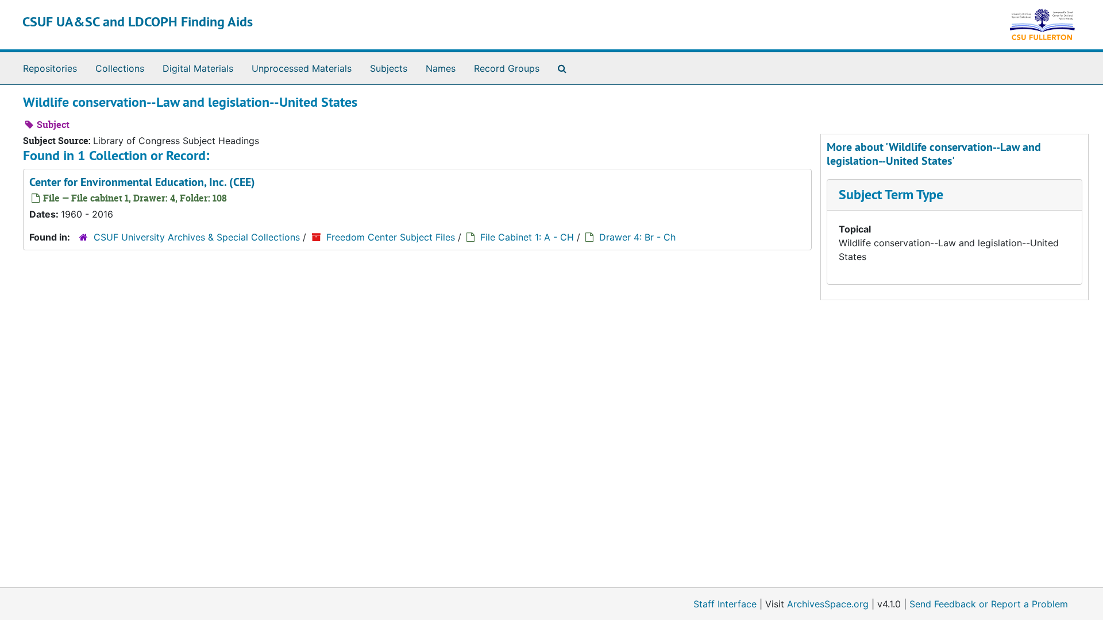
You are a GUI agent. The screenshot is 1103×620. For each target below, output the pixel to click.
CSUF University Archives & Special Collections (197, 237)
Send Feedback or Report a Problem (988, 604)
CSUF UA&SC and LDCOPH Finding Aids (137, 21)
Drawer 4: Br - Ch (637, 237)
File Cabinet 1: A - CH (527, 237)
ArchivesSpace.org (828, 604)
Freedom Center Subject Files (390, 237)
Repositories (50, 68)
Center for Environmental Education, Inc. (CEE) (142, 182)
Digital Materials (198, 68)
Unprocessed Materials (302, 68)
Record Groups (506, 68)
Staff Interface (725, 604)
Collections (119, 68)
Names (441, 68)
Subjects (388, 68)
